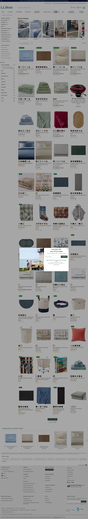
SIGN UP (64, 256)
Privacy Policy (56, 264)
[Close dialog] (67, 249)
